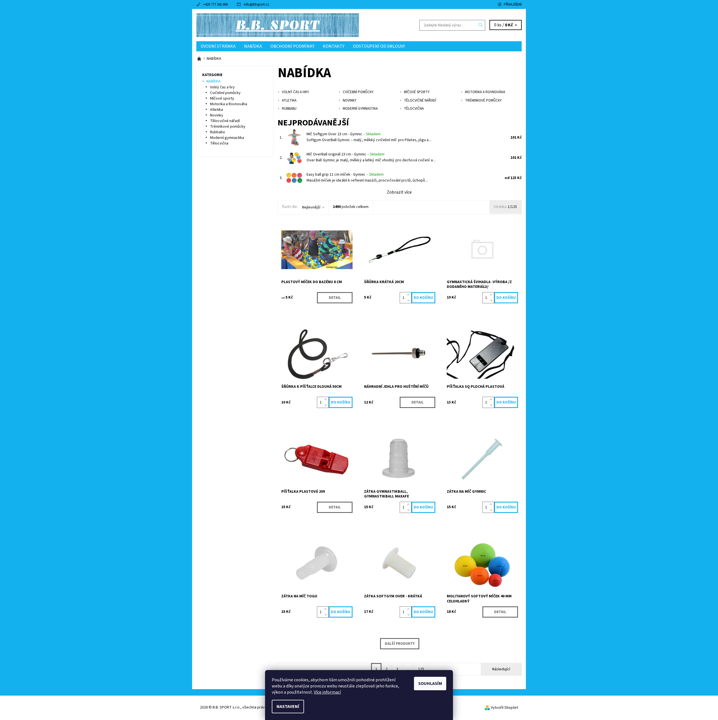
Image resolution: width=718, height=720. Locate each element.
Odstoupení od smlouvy (379, 46)
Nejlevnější (311, 207)
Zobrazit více (399, 192)
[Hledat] (480, 25)
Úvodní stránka (218, 46)
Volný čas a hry (222, 87)
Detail (335, 297)
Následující (501, 669)
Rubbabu (217, 132)
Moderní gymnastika (227, 138)
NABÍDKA (253, 46)
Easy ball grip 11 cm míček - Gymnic (345, 174)
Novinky (216, 115)
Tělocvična (219, 143)
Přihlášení (513, 4)
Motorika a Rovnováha (228, 104)
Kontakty (333, 46)
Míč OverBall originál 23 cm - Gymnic (346, 154)
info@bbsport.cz (256, 4)
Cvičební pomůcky (225, 93)
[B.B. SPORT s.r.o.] (277, 25)
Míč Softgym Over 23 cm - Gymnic (344, 134)
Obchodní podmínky (292, 46)
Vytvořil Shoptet (504, 707)
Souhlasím (430, 683)
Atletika (216, 110)
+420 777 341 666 (215, 4)
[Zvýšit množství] (409, 295)
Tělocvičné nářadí (225, 121)
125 (421, 669)
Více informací (327, 692)
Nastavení (288, 706)
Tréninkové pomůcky (227, 126)
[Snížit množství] (409, 300)
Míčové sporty (222, 98)
